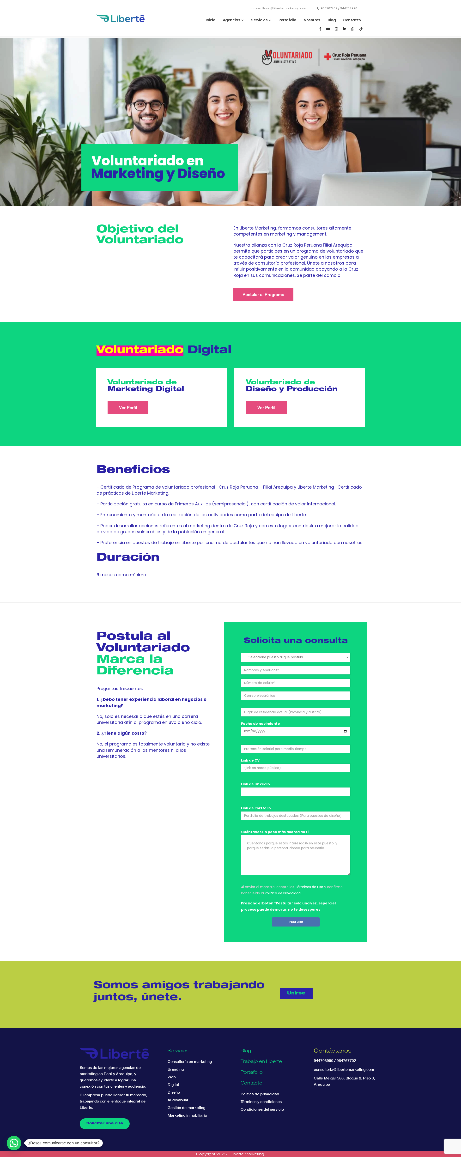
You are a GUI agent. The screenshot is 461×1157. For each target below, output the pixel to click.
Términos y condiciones (261, 1101)
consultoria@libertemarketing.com (280, 8)
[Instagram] (336, 28)
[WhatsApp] (352, 28)
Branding (176, 1069)
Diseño (174, 1092)
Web (172, 1076)
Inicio (210, 20)
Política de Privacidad (283, 893)
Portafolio (287, 20)
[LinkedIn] (344, 28)
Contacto (352, 20)
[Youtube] (328, 28)
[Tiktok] (361, 28)
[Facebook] (320, 28)
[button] (14, 1143)
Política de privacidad (260, 1093)
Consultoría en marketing (190, 1061)
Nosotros (312, 20)
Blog (332, 20)
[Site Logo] (121, 18)
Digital (173, 1084)
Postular (296, 922)
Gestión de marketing (186, 1107)
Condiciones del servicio (262, 1109)
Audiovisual (178, 1099)
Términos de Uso (309, 886)
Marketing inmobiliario (187, 1115)
